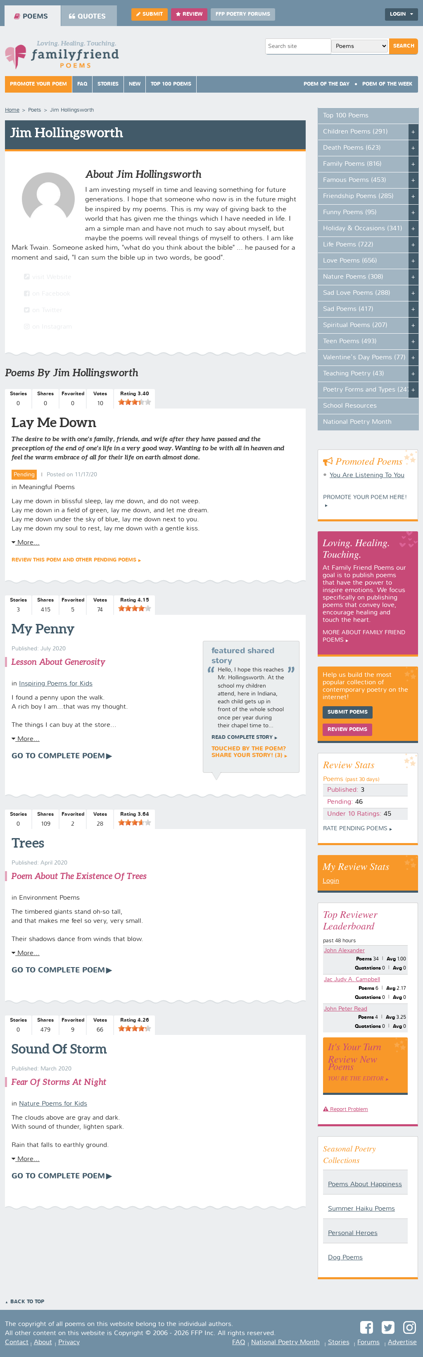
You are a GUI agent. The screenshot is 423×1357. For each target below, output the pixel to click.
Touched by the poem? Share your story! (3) (249, 752)
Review (192, 14)
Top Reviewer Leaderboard (350, 919)
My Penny (43, 628)
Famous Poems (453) (354, 180)
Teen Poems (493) (350, 341)
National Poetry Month (357, 422)
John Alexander (344, 950)
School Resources (350, 406)
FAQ (82, 84)
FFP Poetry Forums (243, 14)
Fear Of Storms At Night (59, 1082)
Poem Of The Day (326, 84)
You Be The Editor (356, 1078)
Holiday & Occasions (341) (362, 228)
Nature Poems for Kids (53, 1104)
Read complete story (242, 737)
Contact (17, 1342)
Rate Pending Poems (355, 828)
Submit (153, 14)
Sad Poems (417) (348, 309)
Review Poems (347, 729)
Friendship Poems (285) (358, 196)
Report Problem (348, 1109)
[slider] (134, 402)
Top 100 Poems (171, 84)
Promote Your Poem (38, 84)
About (43, 1342)
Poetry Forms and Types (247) (368, 390)
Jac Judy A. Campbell (352, 979)
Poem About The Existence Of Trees (79, 876)
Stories (108, 84)
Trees (28, 842)
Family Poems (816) (352, 164)
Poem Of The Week (387, 84)
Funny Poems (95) (350, 212)
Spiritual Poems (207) (355, 325)
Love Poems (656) (350, 261)
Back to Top (27, 1302)
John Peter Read (345, 1009)
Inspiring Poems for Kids (56, 684)
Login (331, 881)
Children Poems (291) (355, 132)
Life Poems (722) (348, 244)
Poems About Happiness (365, 1184)
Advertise (402, 1342)
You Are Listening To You (367, 475)
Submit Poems (348, 712)
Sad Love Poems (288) (356, 293)
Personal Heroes (353, 1233)
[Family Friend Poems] (62, 57)
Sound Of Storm (59, 1048)
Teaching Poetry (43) (353, 373)
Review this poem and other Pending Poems (74, 560)
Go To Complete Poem (58, 756)
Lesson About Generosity (58, 662)
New (134, 84)
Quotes (92, 16)
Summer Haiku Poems (361, 1209)
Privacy (69, 1342)
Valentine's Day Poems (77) (364, 357)
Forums (368, 1342)
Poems (35, 16)
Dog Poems (345, 1257)
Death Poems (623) (352, 148)
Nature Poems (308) (353, 277)
